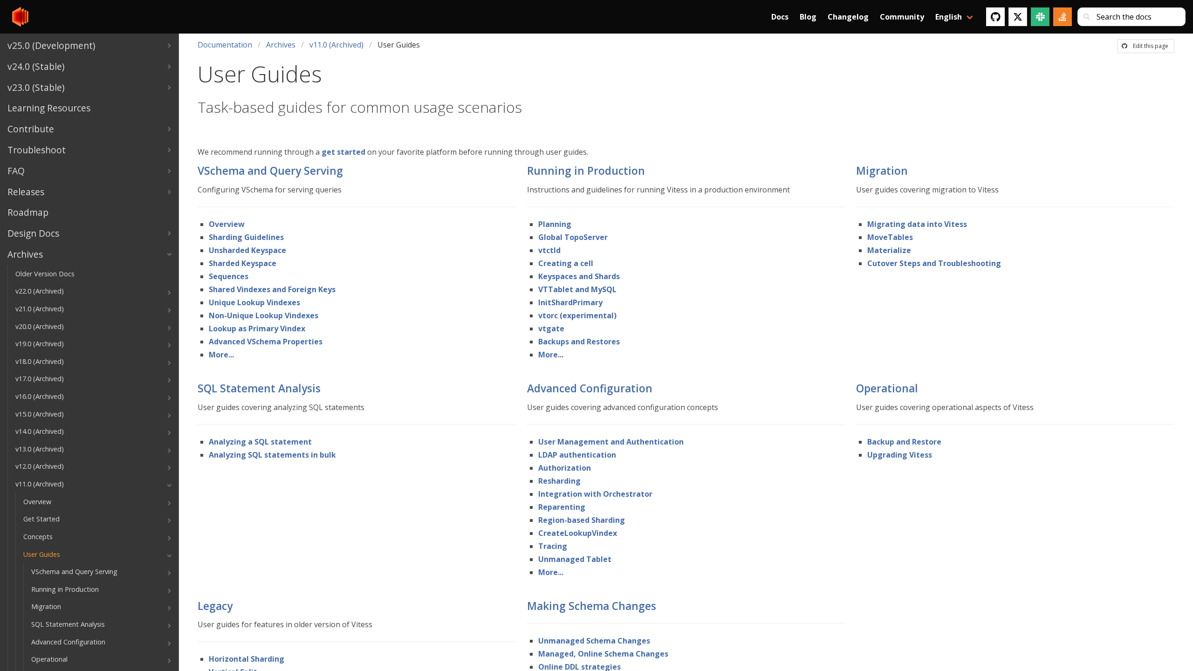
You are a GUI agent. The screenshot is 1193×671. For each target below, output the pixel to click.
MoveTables (890, 237)
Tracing (552, 546)
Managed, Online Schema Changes (603, 654)
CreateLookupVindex (577, 533)
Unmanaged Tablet (574, 559)
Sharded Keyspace (242, 263)
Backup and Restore (904, 442)
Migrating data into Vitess (917, 224)
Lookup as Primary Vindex (257, 328)
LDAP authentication (577, 455)
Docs (779, 17)
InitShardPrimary (570, 302)
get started (343, 152)
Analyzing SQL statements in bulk (272, 455)
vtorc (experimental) (577, 315)
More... (221, 354)
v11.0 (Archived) (336, 45)
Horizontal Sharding (246, 659)
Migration (882, 171)
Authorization (564, 468)
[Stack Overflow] (1062, 16)
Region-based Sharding (581, 520)
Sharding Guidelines (246, 237)
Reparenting (561, 507)
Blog (808, 17)
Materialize (889, 250)
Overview (227, 224)
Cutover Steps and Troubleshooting (934, 263)
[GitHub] (995, 16)
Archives (280, 45)
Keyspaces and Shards (579, 276)
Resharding (559, 481)
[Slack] (1040, 16)
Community (902, 17)
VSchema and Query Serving (270, 171)
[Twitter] (1017, 16)
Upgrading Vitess (899, 455)
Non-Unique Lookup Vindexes (263, 315)
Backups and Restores (579, 341)
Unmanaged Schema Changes (594, 641)
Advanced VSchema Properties (265, 341)
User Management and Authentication (611, 442)
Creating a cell (565, 263)
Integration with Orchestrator (595, 494)
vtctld (549, 250)
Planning (554, 224)
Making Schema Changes (591, 606)
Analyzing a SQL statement (260, 442)
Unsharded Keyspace (247, 250)
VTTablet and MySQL (577, 289)
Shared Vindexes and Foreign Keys (272, 289)
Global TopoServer (573, 237)
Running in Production (586, 171)
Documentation (225, 45)
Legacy (215, 606)
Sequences (228, 276)
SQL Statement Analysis (259, 388)
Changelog (848, 17)
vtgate (551, 328)
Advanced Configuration (589, 388)
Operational (887, 388)
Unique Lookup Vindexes (254, 302)
